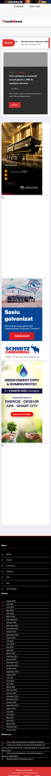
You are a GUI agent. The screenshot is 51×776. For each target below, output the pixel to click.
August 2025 (11, 638)
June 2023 (10, 714)
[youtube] (35, 12)
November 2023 (12, 699)
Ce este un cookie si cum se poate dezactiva (24, 773)
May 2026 (10, 610)
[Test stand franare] (21, 236)
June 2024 (10, 681)
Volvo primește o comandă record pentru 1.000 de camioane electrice (23, 80)
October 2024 (11, 668)
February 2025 (11, 656)
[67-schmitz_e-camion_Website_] (21, 319)
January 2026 (11, 622)
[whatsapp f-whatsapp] (22, 12)
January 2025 (11, 659)
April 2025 (10, 650)
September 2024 (12, 671)
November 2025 (12, 628)
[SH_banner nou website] (21, 484)
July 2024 (9, 677)
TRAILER (9, 571)
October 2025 (11, 631)
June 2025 (10, 644)
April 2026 (10, 613)
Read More (15, 105)
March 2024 (10, 687)
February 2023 (11, 726)
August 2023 (11, 708)
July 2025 (9, 641)
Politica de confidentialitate (24, 770)
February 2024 (11, 690)
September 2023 (12, 705)
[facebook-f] (10, 12)
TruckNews (14, 88)
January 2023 (11, 730)
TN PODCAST (11, 589)
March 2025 (10, 653)
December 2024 (12, 662)
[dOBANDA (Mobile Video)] (21, 158)
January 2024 (11, 693)
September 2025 (12, 635)
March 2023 (10, 724)
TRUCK (9, 560)
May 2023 (10, 717)
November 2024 (12, 665)
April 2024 (10, 684)
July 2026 (9, 604)
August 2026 (11, 601)
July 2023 (9, 711)
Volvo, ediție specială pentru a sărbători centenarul (25, 742)
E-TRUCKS (36, 44)
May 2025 (10, 647)
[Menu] (48, 21)
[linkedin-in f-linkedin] (41, 12)
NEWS (42, 44)
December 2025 (12, 625)
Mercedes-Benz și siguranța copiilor (15, 41)
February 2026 (11, 619)
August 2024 (11, 674)
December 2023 (12, 696)
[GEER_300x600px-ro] (21, 401)
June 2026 (10, 607)
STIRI (19, 44)
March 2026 (10, 616)
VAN (8, 577)
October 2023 (11, 702)
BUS (8, 583)
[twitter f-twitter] (29, 12)
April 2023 (10, 720)
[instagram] (16, 12)
